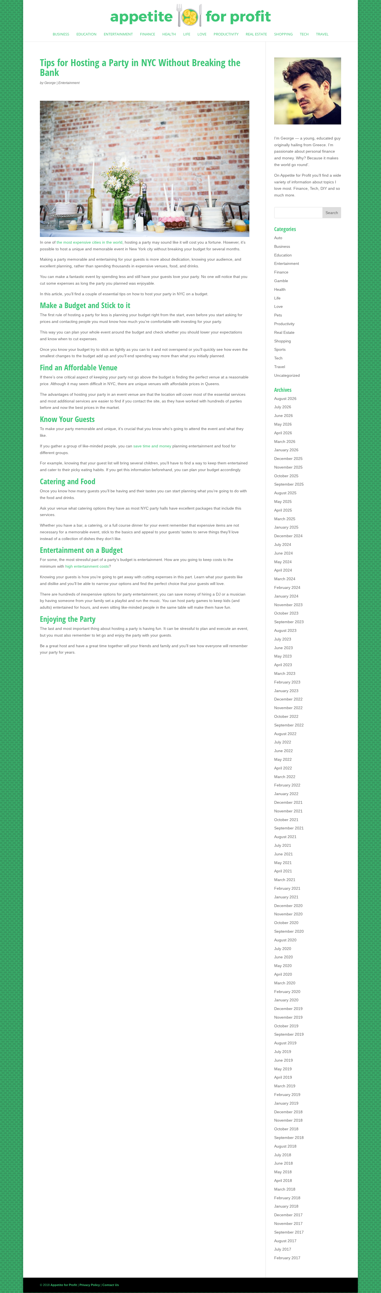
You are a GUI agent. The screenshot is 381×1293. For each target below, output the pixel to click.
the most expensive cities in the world (89, 242)
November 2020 (288, 914)
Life (186, 34)
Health (169, 34)
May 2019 (283, 1069)
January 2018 (286, 1206)
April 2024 (283, 570)
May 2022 (283, 759)
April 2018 (283, 1180)
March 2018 (284, 1189)
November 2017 (288, 1223)
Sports (280, 349)
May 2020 (283, 965)
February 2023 (287, 682)
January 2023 (286, 691)
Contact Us (110, 1285)
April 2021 (283, 871)
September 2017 (289, 1232)
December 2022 (288, 699)
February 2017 (287, 1258)
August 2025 (285, 493)
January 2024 (286, 596)
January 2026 (286, 450)
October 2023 (286, 613)
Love (201, 34)
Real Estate (256, 34)
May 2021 (283, 862)
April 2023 (283, 665)
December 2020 (288, 905)
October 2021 (286, 819)
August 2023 (285, 630)
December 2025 (288, 458)
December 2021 (288, 802)
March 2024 (284, 579)
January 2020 (286, 1000)
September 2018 (289, 1137)
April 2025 (283, 510)
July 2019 (282, 1051)
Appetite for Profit (295, 175)
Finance (147, 34)
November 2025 (288, 467)
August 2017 (285, 1241)
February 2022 (287, 785)
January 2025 (286, 527)
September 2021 (289, 828)
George (50, 83)
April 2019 (283, 1077)
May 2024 (283, 562)
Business (61, 34)
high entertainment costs (87, 566)
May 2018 (283, 1172)
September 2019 (289, 1034)
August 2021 (285, 836)
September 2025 (289, 484)
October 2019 (286, 1026)
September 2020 (289, 931)
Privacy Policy (89, 1285)
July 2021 (282, 845)
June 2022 (283, 751)
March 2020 (284, 983)
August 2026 (285, 398)
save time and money (152, 446)
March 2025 (284, 519)
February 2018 (287, 1198)
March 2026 (284, 441)
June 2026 (283, 415)
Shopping (283, 34)
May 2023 (283, 656)
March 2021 (284, 879)
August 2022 (285, 733)
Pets (278, 315)
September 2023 (289, 622)
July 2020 (282, 948)
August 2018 (285, 1146)
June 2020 (283, 957)
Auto (278, 238)
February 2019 (287, 1094)
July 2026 (282, 407)
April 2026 (283, 433)
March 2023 (284, 673)
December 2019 (288, 1008)
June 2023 (283, 648)
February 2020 (287, 991)
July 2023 (282, 639)
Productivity (226, 34)
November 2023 (288, 605)
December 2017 (288, 1215)
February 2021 (287, 888)
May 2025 (283, 501)
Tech (304, 34)
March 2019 (284, 1086)
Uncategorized (287, 375)
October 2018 (286, 1129)
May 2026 (283, 424)
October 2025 (286, 476)
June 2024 (283, 553)
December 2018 (288, 1112)
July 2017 (282, 1249)
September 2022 (289, 725)
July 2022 (282, 742)
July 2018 (282, 1155)
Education (86, 34)
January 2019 (286, 1103)
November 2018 (288, 1120)
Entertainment (118, 34)
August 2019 (285, 1043)
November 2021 (288, 811)
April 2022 (283, 768)
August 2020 (285, 940)
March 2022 (284, 776)
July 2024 (282, 544)
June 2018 (283, 1163)
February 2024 (287, 587)
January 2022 (286, 793)
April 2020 (283, 974)
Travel (322, 34)
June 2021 (283, 854)
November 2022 (288, 708)
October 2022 (286, 716)
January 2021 (286, 897)
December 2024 (288, 536)
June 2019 (283, 1060)
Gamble (281, 281)
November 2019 (288, 1017)
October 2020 (286, 922)
